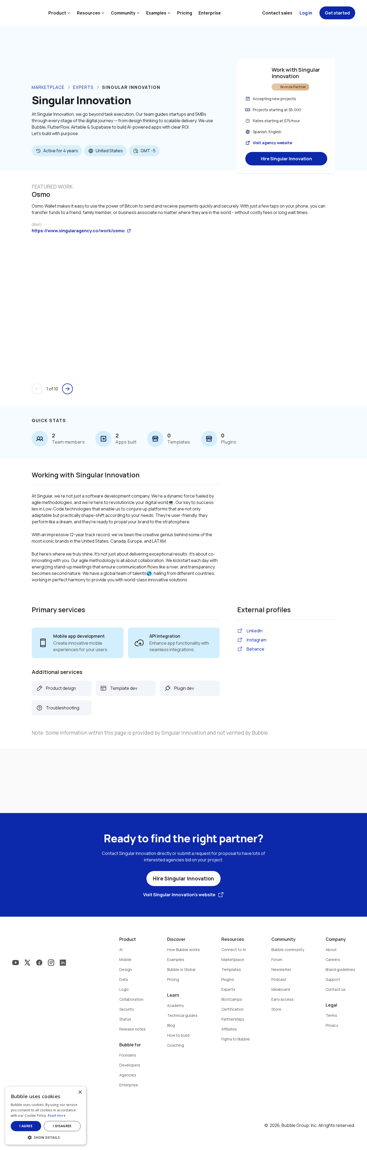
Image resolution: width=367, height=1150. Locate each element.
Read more (57, 1115)
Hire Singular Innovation (286, 159)
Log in (306, 13)
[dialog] (45, 1116)
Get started (337, 13)
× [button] (80, 1092)
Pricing (184, 13)
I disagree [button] (62, 1126)
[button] (46, 1137)
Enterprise (210, 13)
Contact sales (277, 13)
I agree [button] (26, 1126)
